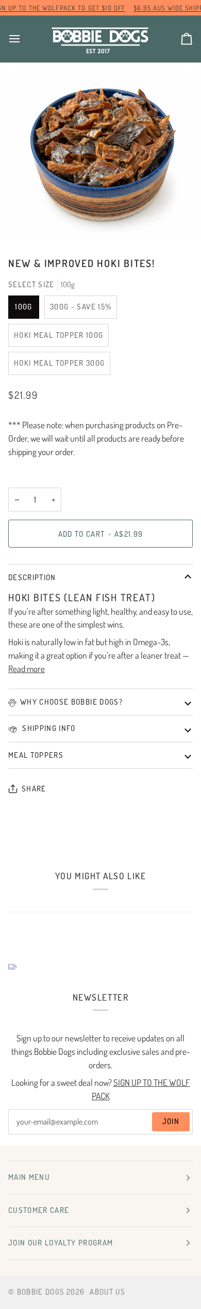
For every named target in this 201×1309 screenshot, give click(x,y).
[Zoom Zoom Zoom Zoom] (100, 155)
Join (170, 1121)
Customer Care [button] (39, 1210)
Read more (26, 668)
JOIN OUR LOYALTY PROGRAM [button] (60, 1243)
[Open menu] (23, 39)
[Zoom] (34, 222)
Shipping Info (48, 728)
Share (34, 788)
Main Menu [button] (29, 1177)
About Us (107, 1292)
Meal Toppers (35, 755)
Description (32, 577)
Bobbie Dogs (40, 1292)
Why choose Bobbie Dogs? (71, 702)
